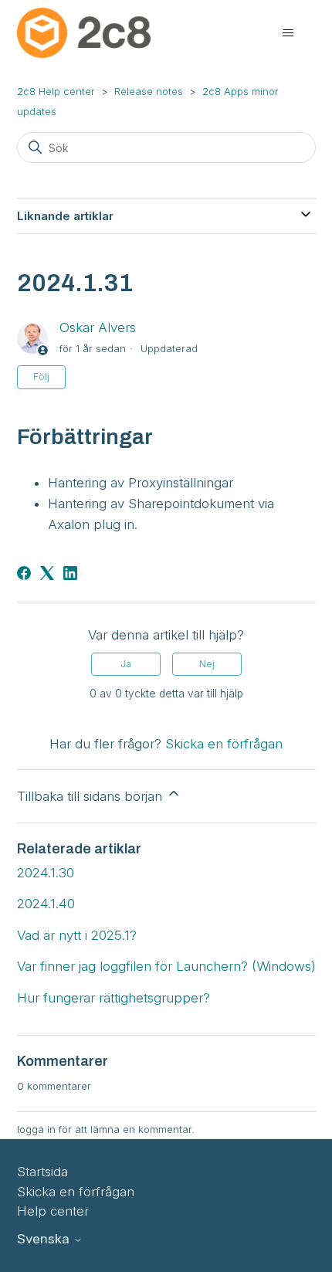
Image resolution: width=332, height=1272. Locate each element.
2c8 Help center (56, 91)
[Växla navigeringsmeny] (288, 33)
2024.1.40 (46, 903)
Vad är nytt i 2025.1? (77, 935)
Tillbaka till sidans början (91, 796)
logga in (36, 1129)
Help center (53, 1211)
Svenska (45, 1239)
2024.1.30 (45, 872)
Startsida (42, 1171)
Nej (207, 664)
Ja (125, 664)
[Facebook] (24, 573)
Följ (41, 376)
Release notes (148, 91)
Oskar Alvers (97, 327)
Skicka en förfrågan (224, 743)
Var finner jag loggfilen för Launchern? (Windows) (166, 966)
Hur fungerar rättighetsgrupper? (113, 998)
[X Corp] (47, 573)
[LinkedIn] (70, 573)
